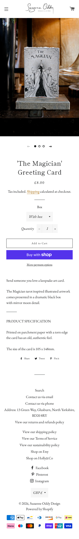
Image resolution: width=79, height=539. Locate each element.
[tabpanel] (39, 76)
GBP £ (37, 492)
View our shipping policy (39, 431)
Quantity (27, 228)
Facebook (42, 467)
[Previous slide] (28, 146)
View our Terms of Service (39, 438)
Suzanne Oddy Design (45, 503)
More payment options (39, 264)
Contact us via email (39, 396)
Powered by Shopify (39, 509)
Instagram (42, 481)
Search (39, 390)
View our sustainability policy (39, 445)
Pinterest (41, 474)
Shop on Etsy (39, 451)
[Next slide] (50, 146)
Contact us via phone (39, 403)
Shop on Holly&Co (39, 458)
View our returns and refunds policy (39, 422)
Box (39, 207)
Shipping (33, 191)
